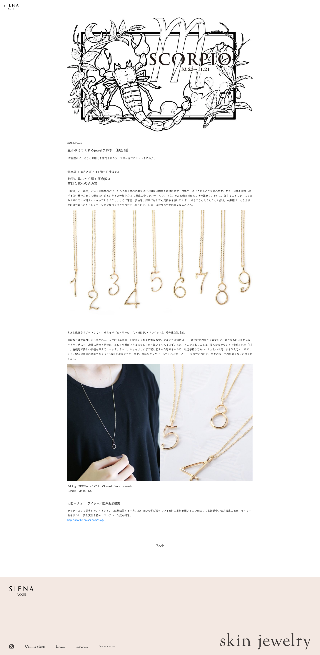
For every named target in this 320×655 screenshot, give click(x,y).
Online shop (35, 646)
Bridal (60, 646)
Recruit (82, 646)
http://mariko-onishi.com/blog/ (85, 520)
